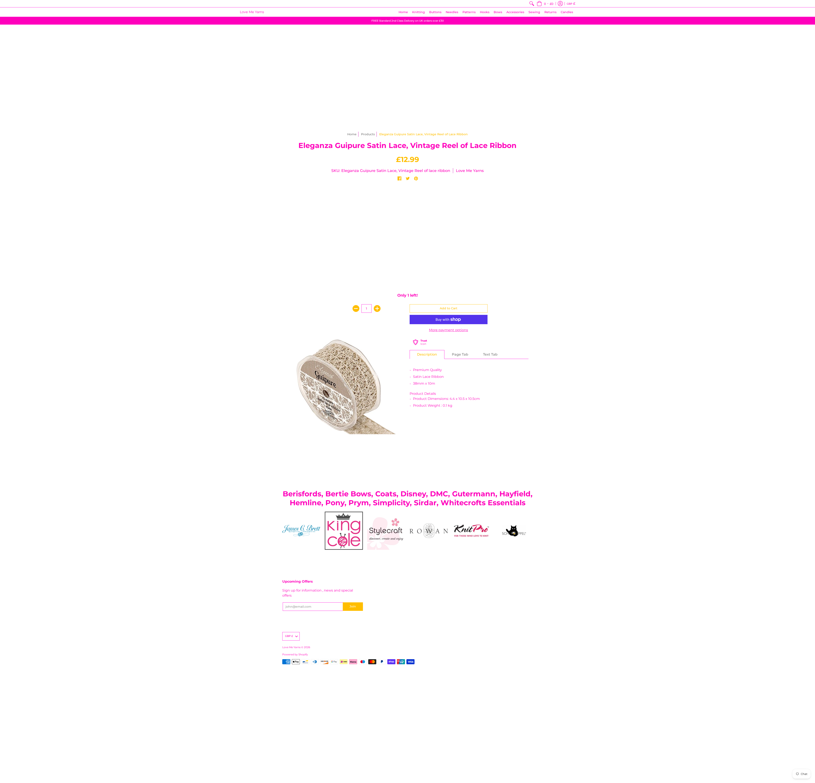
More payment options (448, 330)
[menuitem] (531, 3)
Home (352, 134)
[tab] (427, 354)
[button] (545, 3)
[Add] (377, 308)
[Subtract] (356, 308)
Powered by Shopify (295, 654)
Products (368, 134)
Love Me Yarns (252, 12)
